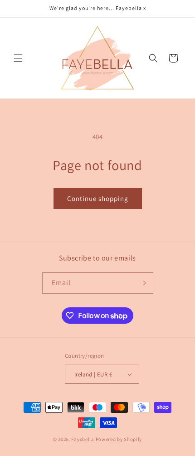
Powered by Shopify (119, 439)
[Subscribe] (143, 283)
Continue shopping (97, 198)
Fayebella (82, 439)
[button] (18, 58)
